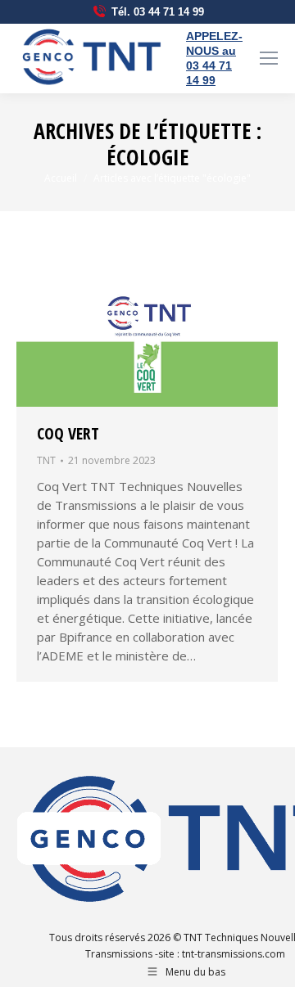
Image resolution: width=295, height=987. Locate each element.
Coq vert (68, 433)
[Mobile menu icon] (269, 58)
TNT (46, 460)
